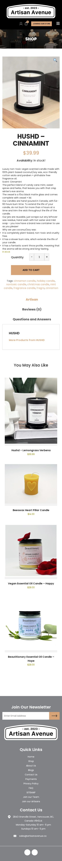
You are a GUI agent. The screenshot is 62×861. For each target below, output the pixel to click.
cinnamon (52, 288)
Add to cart (31, 270)
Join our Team (31, 797)
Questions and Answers (32, 319)
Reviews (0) (31, 309)
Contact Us (31, 774)
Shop (31, 761)
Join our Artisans (31, 801)
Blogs (31, 770)
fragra (41, 288)
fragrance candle (24, 288)
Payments (31, 779)
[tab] (31, 299)
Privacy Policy (31, 783)
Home (31, 756)
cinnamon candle (25, 281)
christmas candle (38, 284)
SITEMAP (31, 792)
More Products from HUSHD (27, 340)
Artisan (32, 299)
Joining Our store (41, 24)
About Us (31, 765)
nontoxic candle (16, 284)
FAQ (31, 788)
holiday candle (46, 281)
